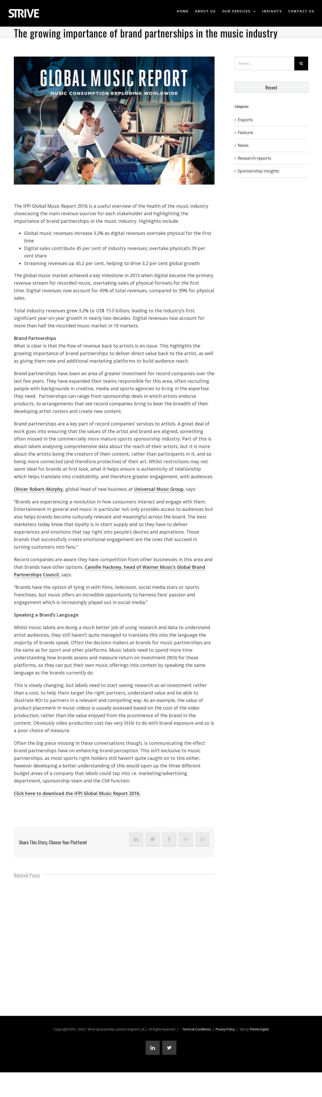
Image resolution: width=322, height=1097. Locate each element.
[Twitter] (153, 839)
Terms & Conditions (196, 1029)
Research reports (254, 158)
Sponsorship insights (258, 171)
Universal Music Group (158, 489)
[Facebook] (169, 839)
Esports (245, 119)
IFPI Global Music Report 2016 (55, 206)
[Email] (202, 839)
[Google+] (186, 839)
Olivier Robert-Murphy (38, 489)
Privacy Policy (225, 1029)
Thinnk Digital (259, 1029)
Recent (271, 87)
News (243, 145)
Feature (245, 132)
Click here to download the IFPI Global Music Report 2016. (77, 793)
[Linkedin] (136, 839)
